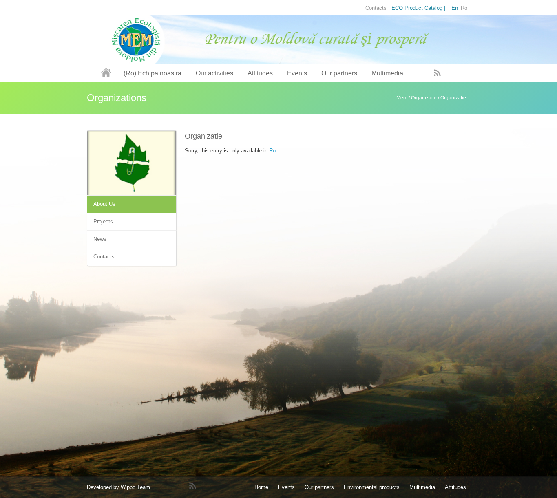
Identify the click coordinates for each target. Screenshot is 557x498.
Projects (103, 221)
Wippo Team (135, 487)
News (99, 239)
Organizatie (424, 98)
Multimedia (387, 73)
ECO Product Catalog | (418, 8)
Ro (272, 151)
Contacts (104, 256)
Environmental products (372, 487)
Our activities (214, 73)
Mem (401, 98)
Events (297, 73)
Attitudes (260, 73)
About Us (104, 204)
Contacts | (377, 8)
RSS (437, 72)
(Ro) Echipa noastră (152, 73)
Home (261, 487)
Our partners (339, 73)
